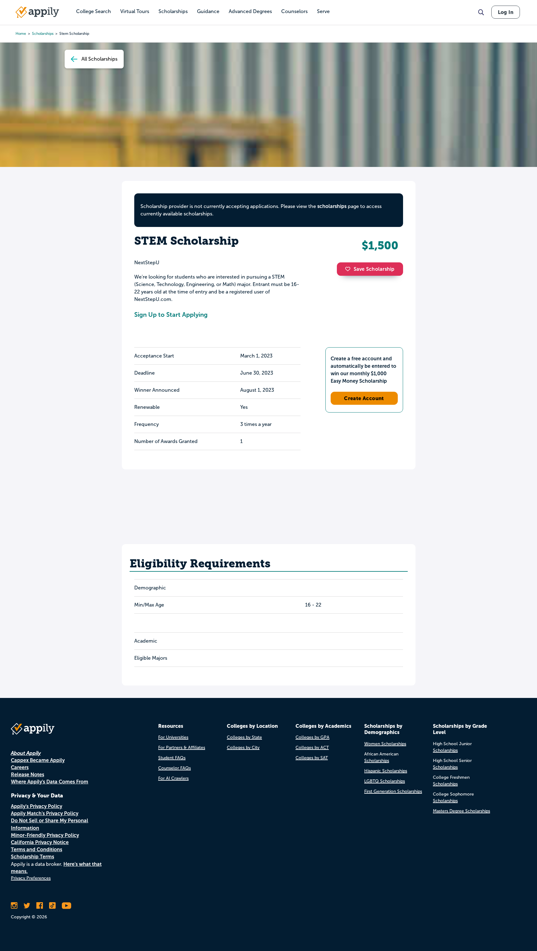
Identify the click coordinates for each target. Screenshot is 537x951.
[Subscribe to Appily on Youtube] (66, 905)
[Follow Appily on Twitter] (27, 905)
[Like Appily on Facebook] (39, 905)
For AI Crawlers (173, 778)
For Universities (173, 737)
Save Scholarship (374, 269)
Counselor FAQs (174, 768)
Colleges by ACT (312, 747)
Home (21, 33)
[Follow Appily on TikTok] (52, 905)
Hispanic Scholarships (385, 771)
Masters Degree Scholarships (461, 811)
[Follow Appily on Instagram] (14, 905)
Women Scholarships (385, 743)
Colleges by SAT (312, 757)
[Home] (37, 12)
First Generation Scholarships (393, 791)
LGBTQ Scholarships (384, 781)
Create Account (364, 398)
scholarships (42, 33)
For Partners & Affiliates (181, 747)
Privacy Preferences (31, 878)
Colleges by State (244, 737)
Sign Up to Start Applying (171, 314)
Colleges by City (243, 747)
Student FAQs (172, 757)
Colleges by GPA (312, 737)
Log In (505, 12)
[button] (349, 268)
